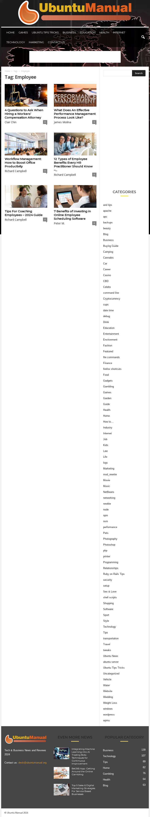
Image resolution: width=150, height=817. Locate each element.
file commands (111, 357)
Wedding (108, 697)
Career (107, 269)
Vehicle (107, 679)
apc (105, 216)
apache (107, 210)
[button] (143, 37)
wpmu (106, 720)
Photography (110, 538)
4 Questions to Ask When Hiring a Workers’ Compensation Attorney (24, 113)
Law (105, 451)
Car (105, 263)
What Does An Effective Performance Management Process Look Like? (75, 113)
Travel (106, 644)
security (107, 579)
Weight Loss (110, 702)
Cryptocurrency (111, 298)
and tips (107, 204)
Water (106, 685)
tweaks (107, 650)
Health (104, 32)
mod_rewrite (110, 474)
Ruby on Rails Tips (114, 574)
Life (105, 456)
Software (108, 609)
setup (106, 585)
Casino (107, 275)
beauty (107, 228)
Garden (107, 398)
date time (108, 310)
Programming (110, 562)
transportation (111, 638)
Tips (105, 632)
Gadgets (108, 380)
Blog (105, 234)
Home (10, 32)
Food (106, 374)
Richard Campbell (16, 171)
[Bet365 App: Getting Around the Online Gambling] (61, 773)
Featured (108, 351)
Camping (108, 251)
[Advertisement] (75, 57)
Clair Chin (10, 122)
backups (108, 222)
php (105, 550)
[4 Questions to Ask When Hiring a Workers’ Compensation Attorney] (26, 95)
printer (106, 556)
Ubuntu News (110, 656)
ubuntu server (111, 661)
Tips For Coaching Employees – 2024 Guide (24, 213)
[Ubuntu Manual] (75, 13)
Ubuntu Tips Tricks (45, 32)
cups (106, 304)
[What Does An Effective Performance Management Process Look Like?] (75, 95)
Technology (15, 42)
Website (107, 691)
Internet (119, 32)
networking (109, 497)
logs (105, 462)
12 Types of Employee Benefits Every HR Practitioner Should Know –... (73, 164)
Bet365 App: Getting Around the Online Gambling (83, 771)
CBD (105, 281)
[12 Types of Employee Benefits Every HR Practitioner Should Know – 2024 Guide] (75, 144)
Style (106, 620)
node (106, 509)
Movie (106, 480)
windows (108, 708)
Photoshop (109, 544)
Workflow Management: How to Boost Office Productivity (23, 162)
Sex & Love (109, 591)
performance (110, 527)
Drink (106, 322)
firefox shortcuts (112, 368)
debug (106, 316)
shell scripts (110, 597)
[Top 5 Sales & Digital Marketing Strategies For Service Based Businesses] (61, 790)
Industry (107, 427)
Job (105, 439)
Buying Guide (110, 245)
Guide (106, 404)
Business (69, 32)
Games (23, 32)
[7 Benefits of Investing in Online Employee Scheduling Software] (75, 196)
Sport (106, 615)
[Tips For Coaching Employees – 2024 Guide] (26, 196)
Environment (110, 339)
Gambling (108, 386)
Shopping (108, 603)
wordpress (109, 714)
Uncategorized (111, 673)
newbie (107, 503)
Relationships (110, 568)
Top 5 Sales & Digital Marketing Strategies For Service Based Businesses (83, 790)
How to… (108, 421)
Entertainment (111, 333)
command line (111, 292)
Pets (105, 533)
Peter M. (59, 223)
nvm (105, 521)
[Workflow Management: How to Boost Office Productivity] (26, 144)
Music (106, 486)
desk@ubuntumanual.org (32, 762)
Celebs (107, 286)
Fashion (107, 345)
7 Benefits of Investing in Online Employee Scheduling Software (72, 214)
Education (88, 32)
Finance (107, 363)
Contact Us (56, 42)
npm (105, 515)
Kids (105, 445)
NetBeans (108, 492)
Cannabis (108, 257)
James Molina (62, 122)
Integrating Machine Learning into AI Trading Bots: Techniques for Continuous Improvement (83, 756)
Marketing (36, 42)
